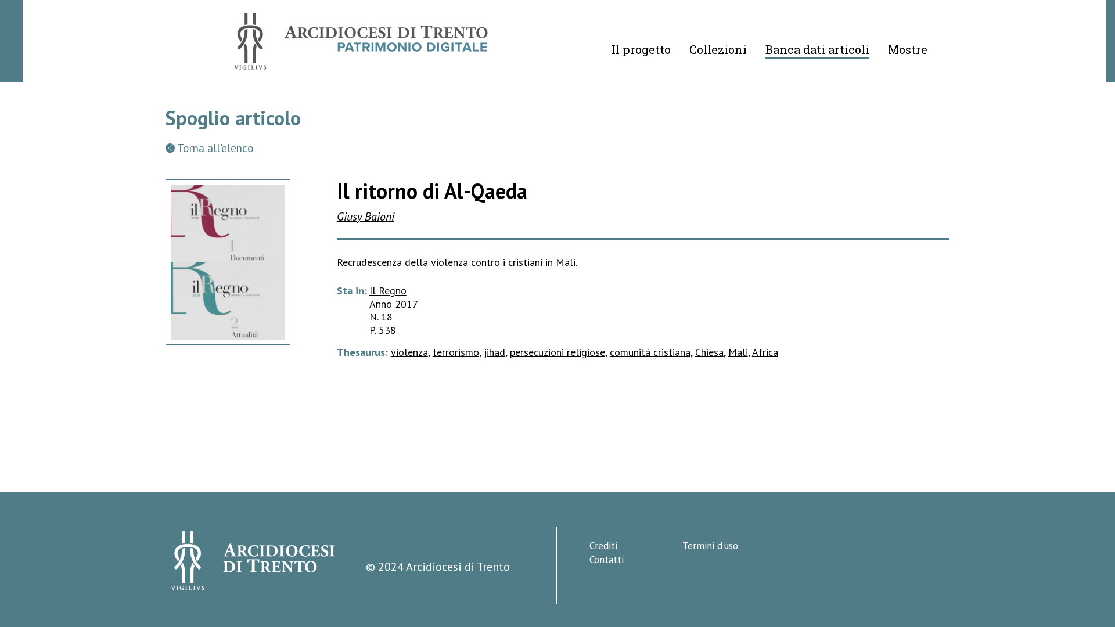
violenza (409, 352)
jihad (494, 352)
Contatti (606, 559)
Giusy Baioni (365, 216)
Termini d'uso (710, 546)
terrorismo (456, 352)
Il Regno (388, 290)
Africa (765, 352)
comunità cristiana (650, 352)
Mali (738, 352)
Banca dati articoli (817, 49)
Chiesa (709, 352)
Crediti (603, 546)
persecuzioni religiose (557, 352)
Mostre (907, 49)
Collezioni (718, 49)
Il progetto (641, 49)
